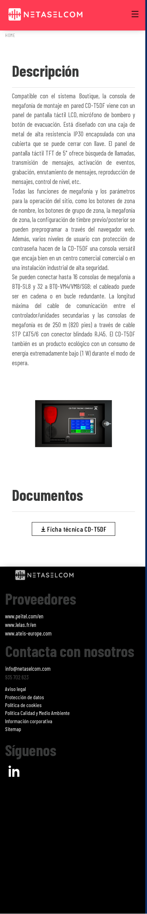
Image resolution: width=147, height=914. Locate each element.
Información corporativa (28, 721)
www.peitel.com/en (24, 616)
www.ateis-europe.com (28, 633)
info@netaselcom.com (28, 668)
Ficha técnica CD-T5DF (76, 529)
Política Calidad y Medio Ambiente (37, 712)
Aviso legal (15, 689)
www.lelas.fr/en (20, 624)
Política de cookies (23, 705)
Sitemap (13, 729)
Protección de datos (24, 697)
